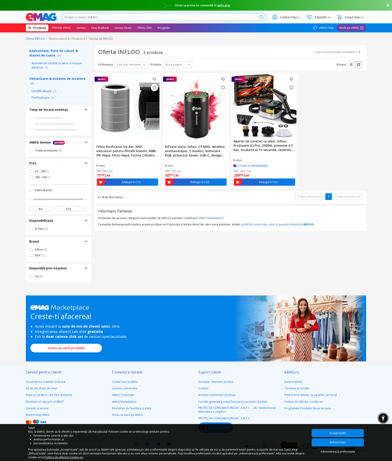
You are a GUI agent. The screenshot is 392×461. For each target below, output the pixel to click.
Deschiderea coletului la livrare (46, 382)
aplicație (223, 5)
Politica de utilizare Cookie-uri (303, 402)
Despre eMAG (293, 382)
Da (39, 276)
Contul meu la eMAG (125, 382)
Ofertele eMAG (61, 28)
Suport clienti (209, 372)
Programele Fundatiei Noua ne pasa (307, 408)
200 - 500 (43, 177)
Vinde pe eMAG (349, 28)
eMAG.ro (291, 372)
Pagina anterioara (309, 196)
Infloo (41, 249)
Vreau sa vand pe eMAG (66, 348)
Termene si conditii (296, 388)
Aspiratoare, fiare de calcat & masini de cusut (53, 53)
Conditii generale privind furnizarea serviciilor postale (232, 402)
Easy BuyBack (100, 28)
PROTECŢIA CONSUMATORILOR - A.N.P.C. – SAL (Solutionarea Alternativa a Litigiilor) (237, 410)
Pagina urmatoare (348, 196)
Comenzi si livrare (127, 372)
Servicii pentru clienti (43, 372)
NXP (39, 255)
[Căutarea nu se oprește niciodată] (41, 17)
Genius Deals (123, 28)
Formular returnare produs (215, 382)
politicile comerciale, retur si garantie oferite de (277, 224)
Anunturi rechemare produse (217, 395)
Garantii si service (37, 408)
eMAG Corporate (123, 395)
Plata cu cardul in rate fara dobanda (49, 395)
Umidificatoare (44, 91)
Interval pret (43, 190)
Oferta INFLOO (35, 39)
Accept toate (338, 433)
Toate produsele (48, 150)
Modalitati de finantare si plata (131, 408)
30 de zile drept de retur (41, 388)
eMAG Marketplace (124, 402)
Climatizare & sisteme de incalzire (57, 80)
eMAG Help (326, 28)
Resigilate (164, 28)
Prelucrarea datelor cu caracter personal (310, 395)
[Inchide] (388, 5)
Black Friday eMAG (38, 415)
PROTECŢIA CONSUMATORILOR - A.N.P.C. (224, 418)
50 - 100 (42, 171)
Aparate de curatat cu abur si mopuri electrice (57, 65)
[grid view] (359, 64)
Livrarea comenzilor (125, 388)
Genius (81, 28)
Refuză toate (338, 442)
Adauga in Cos (131, 182)
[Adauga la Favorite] (154, 79)
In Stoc (41, 229)
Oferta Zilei (144, 28)
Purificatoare (43, 97)
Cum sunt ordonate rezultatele (336, 52)
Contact (203, 388)
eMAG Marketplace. (211, 218)
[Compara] (154, 87)
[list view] (351, 64)
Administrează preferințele (338, 452)
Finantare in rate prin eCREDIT (45, 402)
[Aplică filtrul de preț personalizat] (85, 209)
